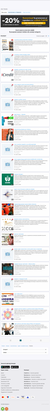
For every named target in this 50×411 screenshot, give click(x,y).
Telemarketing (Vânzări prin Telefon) (22, 129)
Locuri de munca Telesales (14, 12)
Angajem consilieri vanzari (20, 99)
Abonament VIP (5, 381)
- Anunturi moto (31, 381)
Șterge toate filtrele (26, 12)
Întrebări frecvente (6, 379)
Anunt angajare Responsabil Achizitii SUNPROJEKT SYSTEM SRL (28, 159)
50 (48, 36)
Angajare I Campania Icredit (20, 278)
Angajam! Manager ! (18, 174)
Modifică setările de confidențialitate (10, 390)
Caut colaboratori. (18, 293)
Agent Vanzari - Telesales (19, 114)
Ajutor (2, 373)
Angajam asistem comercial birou (21, 219)
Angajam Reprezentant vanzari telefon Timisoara (25, 204)
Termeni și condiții (5, 383)
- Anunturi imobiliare (32, 377)
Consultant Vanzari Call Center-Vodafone (23, 39)
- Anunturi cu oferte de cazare (35, 379)
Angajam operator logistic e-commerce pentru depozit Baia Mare (28, 308)
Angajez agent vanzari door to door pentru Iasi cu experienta (28, 248)
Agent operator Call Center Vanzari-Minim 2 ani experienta (27, 323)
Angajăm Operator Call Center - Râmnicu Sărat (24, 263)
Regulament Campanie (6, 392)
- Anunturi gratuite (31, 373)
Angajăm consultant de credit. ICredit (22, 69)
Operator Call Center (19, 234)
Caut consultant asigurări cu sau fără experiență (25, 144)
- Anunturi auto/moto (32, 375)
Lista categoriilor (5, 385)
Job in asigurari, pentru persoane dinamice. (24, 84)
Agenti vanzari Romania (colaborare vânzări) (24, 189)
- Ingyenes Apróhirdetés (33, 385)
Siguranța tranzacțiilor (6, 388)
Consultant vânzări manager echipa (22, 54)
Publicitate (3, 377)
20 (46, 36)
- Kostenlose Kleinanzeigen (33, 388)
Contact (3, 375)
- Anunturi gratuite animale (34, 383)
